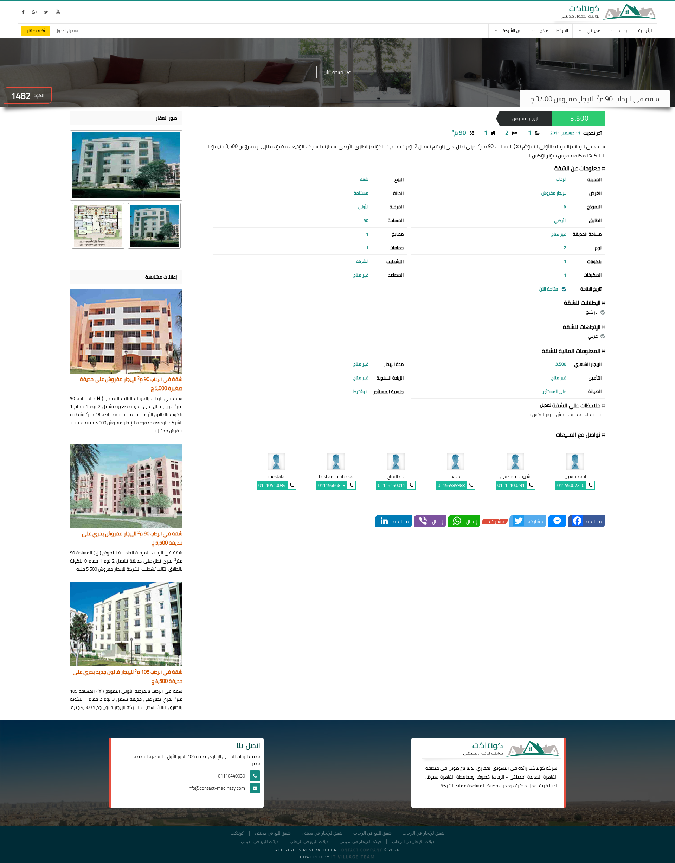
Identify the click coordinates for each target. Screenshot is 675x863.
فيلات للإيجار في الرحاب (413, 841)
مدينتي (517, 777)
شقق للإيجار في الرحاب (423, 833)
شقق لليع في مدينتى (273, 833)
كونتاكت (537, 768)
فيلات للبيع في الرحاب (309, 841)
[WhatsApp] (457, 521)
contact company (360, 850)
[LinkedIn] (384, 521)
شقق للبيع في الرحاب (372, 833)
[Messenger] (557, 521)
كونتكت (237, 833)
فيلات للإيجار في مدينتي (360, 841)
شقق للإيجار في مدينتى (322, 833)
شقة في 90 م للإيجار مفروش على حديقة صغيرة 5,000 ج (131, 384)
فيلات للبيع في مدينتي (260, 841)
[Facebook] (577, 521)
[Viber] (423, 521)
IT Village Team (353, 856)
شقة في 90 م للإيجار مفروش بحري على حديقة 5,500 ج (132, 538)
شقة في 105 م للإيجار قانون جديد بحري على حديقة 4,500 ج (127, 676)
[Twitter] (518, 521)
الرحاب (498, 777)
